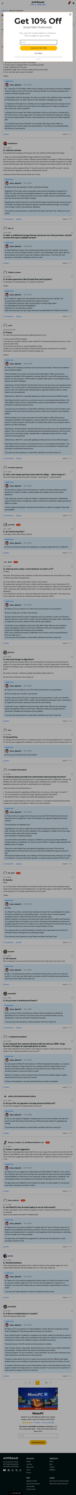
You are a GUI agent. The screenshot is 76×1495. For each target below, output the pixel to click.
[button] (70, 14)
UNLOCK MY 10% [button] (38, 48)
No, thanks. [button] (38, 53)
